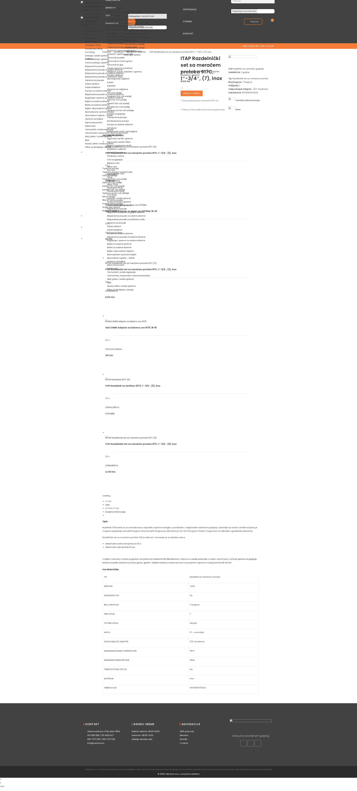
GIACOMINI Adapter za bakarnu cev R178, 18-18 (131, 327)
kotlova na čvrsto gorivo (131, 562)
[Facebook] (243, 743)
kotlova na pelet (110, 562)
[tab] (182, 501)
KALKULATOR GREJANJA (165, 559)
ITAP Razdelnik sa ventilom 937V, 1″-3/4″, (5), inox (132, 385)
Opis (107, 504)
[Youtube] (258, 743)
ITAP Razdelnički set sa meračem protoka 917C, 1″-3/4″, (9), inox (141, 444)
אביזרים (108, 501)
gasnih (147, 562)
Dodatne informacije (115, 511)
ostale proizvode (199, 559)
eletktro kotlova (159, 562)
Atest (238, 109)
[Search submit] (234, 5)
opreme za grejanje (247, 559)
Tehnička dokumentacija (247, 100)
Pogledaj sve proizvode (244, 11)
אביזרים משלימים (112, 508)
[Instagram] (251, 743)
